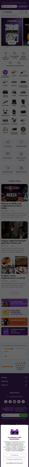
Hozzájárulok (14, 455)
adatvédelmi (21, 449)
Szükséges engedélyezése (14, 459)
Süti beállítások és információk (14, 463)
